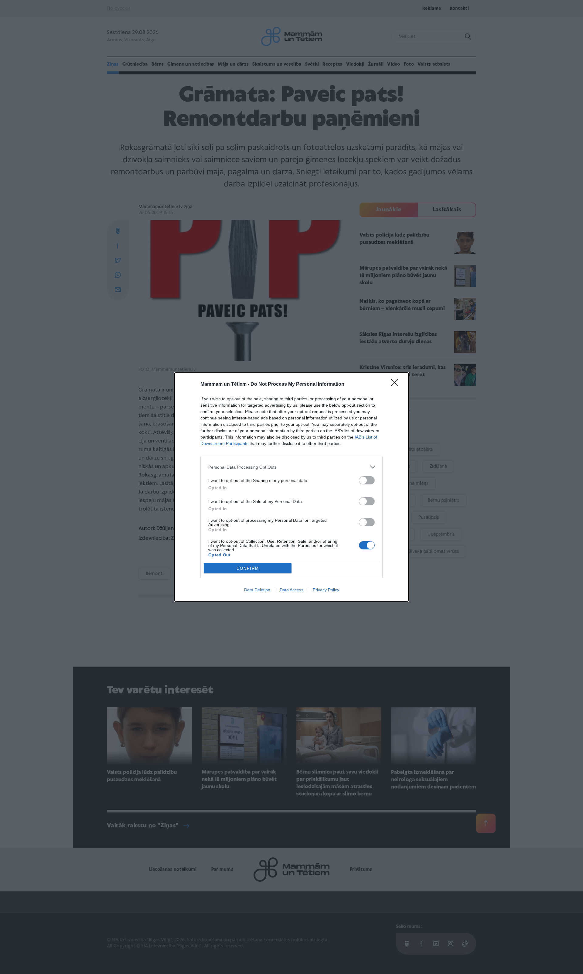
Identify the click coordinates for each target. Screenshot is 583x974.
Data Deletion (257, 589)
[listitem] (291, 467)
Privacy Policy (326, 589)
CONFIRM (248, 568)
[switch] (367, 480)
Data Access (291, 589)
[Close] (396, 384)
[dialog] (291, 487)
